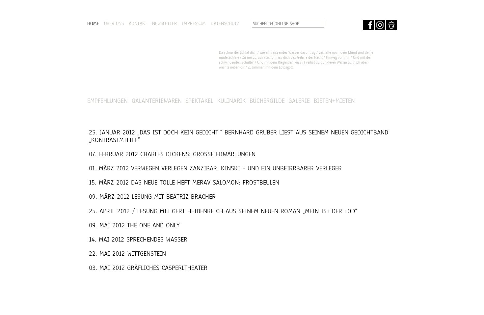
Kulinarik (231, 101)
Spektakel (199, 101)
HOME (93, 23)
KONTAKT (138, 23)
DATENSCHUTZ (225, 23)
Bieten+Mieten (334, 101)
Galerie (299, 101)
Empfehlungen (107, 101)
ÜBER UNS (114, 23)
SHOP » (379, 101)
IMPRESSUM (194, 23)
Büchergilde (267, 101)
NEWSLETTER (164, 23)
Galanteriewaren (157, 101)
